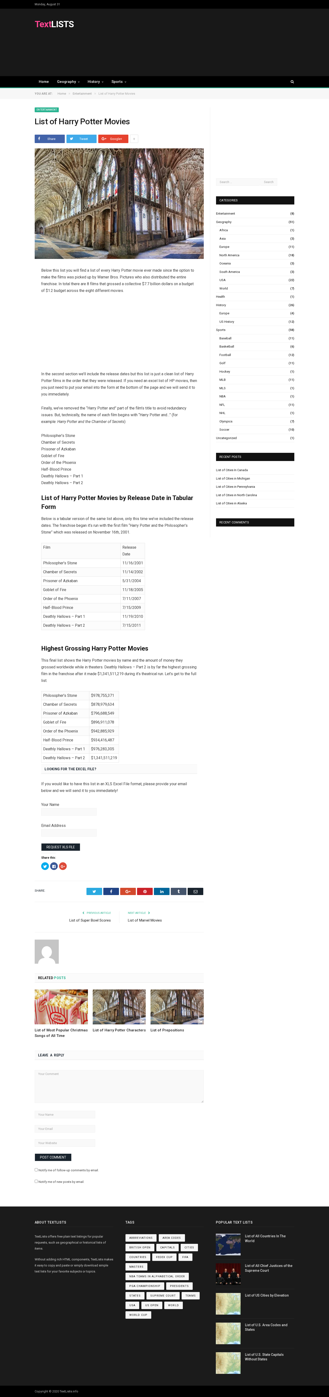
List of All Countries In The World (265, 1238)
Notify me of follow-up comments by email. (69, 1170)
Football (225, 355)
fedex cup (164, 1257)
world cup (138, 1315)
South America (229, 272)
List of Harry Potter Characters (119, 1030)
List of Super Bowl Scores (90, 920)
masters (136, 1266)
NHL (222, 413)
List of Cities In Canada (232, 470)
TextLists (66, 1391)
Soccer (224, 429)
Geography (66, 81)
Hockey (224, 371)
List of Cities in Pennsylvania (235, 486)
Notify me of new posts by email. (61, 1182)
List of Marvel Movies (145, 920)
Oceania (225, 263)
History (94, 81)
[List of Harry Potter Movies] (119, 204)
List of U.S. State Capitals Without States (264, 1357)
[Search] (290, 82)
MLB (222, 380)
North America (229, 255)
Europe (224, 247)
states (135, 1295)
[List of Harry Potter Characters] (119, 1006)
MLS (222, 388)
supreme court (163, 1295)
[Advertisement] (206, 42)
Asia (222, 238)
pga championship (144, 1286)
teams (190, 1295)
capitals (167, 1247)
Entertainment (47, 109)
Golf (222, 363)
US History (226, 321)
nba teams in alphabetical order (157, 1276)
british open (140, 1247)
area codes (172, 1237)
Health (220, 296)
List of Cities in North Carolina (236, 495)
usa (132, 1305)
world (173, 1305)
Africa (223, 230)
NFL (222, 405)
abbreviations (141, 1237)
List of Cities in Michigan (233, 478)
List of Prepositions (167, 1030)
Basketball (226, 346)
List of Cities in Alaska (231, 503)
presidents (179, 1286)
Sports (117, 81)
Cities (189, 1247)
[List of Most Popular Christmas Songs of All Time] (61, 1006)
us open (152, 1305)
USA (222, 280)
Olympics (225, 421)
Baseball (225, 338)
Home (44, 81)
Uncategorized (226, 438)
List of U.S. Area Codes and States (266, 1327)
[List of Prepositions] (177, 1006)
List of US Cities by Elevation (267, 1295)
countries (137, 1257)
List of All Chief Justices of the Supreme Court (268, 1268)
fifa (185, 1257)
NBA (222, 396)
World (223, 288)
